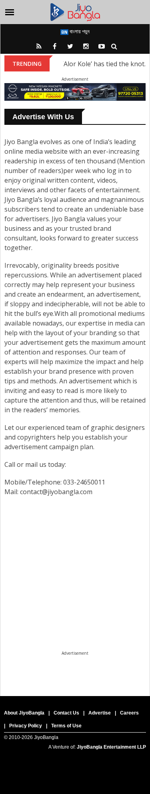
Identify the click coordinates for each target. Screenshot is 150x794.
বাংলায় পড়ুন (79, 31)
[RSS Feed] (39, 46)
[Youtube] (102, 46)
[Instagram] (86, 46)
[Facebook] (55, 46)
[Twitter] (70, 46)
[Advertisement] (75, 592)
